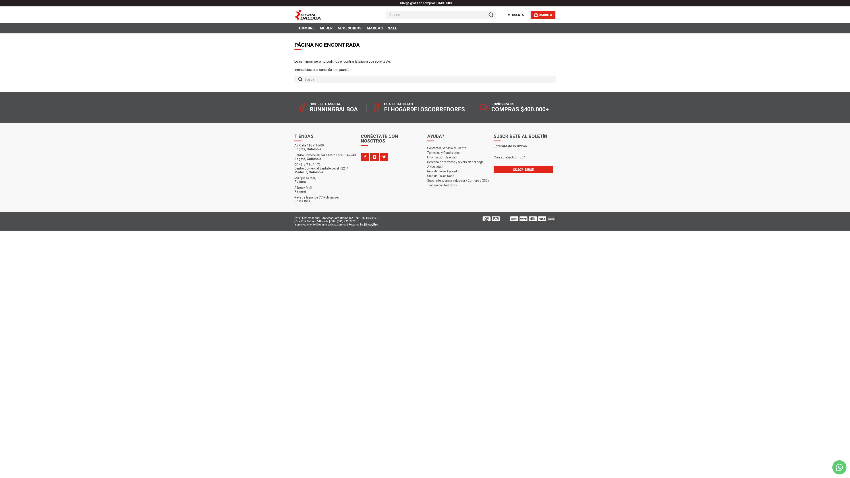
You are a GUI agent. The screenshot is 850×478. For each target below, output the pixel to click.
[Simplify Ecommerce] (371, 224)
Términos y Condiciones (443, 152)
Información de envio (442, 157)
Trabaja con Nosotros (442, 185)
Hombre (307, 28)
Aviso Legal (435, 166)
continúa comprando (334, 70)
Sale (392, 28)
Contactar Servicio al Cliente (446, 148)
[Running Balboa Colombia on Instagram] (374, 157)
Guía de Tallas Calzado (443, 171)
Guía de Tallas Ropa (440, 176)
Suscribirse (523, 169)
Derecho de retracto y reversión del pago (455, 162)
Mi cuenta (516, 15)
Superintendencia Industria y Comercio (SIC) (458, 180)
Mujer (326, 28)
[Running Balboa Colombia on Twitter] (384, 157)
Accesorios (350, 28)
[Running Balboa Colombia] (321, 15)
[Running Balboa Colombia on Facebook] (365, 157)
